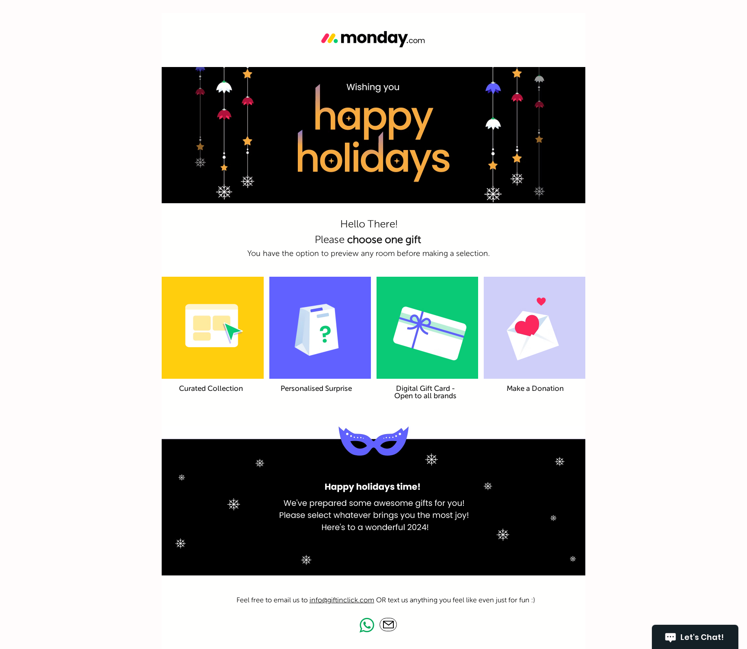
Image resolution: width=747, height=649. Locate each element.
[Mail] (388, 624)
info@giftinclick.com (342, 600)
